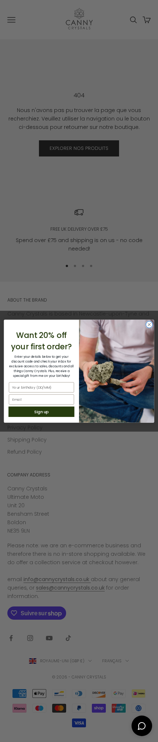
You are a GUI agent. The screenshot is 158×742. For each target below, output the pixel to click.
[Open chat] (142, 726)
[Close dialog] (149, 324)
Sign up (41, 411)
